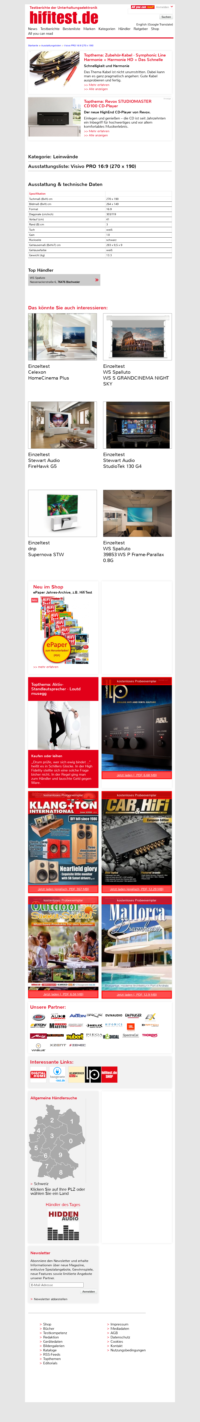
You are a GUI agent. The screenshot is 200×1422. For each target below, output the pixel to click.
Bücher (48, 1328)
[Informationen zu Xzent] (58, 1047)
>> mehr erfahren (45, 667)
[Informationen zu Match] (150, 1027)
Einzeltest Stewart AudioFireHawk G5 (44, 460)
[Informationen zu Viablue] (38, 1047)
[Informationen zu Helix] (94, 1027)
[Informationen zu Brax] (94, 1017)
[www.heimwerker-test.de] (76, 1086)
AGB (114, 1333)
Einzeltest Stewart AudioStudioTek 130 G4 (122, 460)
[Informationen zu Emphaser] (133, 1017)
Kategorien (106, 28)
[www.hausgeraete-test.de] (57, 1086)
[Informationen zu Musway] (55, 1037)
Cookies (117, 1341)
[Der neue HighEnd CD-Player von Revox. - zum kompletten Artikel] (56, 118)
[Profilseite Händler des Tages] (63, 1239)
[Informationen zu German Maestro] (58, 1027)
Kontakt (116, 1346)
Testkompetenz (55, 1333)
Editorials (50, 1363)
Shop (155, 28)
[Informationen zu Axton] (77, 1017)
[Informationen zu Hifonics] (113, 1027)
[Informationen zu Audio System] (58, 1017)
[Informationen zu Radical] (111, 1037)
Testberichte (50, 28)
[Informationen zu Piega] (94, 1037)
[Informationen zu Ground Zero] (74, 1027)
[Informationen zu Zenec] (77, 1047)
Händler (124, 28)
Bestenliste (71, 28)
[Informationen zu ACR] (38, 1017)
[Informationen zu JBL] (130, 1027)
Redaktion (51, 1337)
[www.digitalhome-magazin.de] (38, 1086)
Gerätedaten (52, 1341)
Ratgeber (141, 28)
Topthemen (52, 1358)
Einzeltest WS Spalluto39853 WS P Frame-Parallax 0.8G (133, 552)
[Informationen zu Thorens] (150, 1037)
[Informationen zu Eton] (38, 1027)
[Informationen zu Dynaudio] (113, 1017)
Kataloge (50, 1350)
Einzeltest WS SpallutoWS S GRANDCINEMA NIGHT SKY (136, 375)
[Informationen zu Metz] (38, 1037)
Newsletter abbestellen (50, 1299)
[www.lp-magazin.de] (93, 1086)
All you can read (40, 33)
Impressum (119, 1324)
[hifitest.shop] (109, 1086)
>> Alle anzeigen (96, 89)
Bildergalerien (53, 1346)
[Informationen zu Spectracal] (130, 1037)
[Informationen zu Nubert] (74, 1037)
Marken (89, 28)
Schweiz (41, 1183)
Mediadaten (120, 1328)
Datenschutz (120, 1337)
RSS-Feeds (51, 1354)
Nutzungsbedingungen (128, 1350)
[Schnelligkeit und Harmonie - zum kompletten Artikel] (56, 72)
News (32, 28)
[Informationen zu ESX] (150, 1017)
